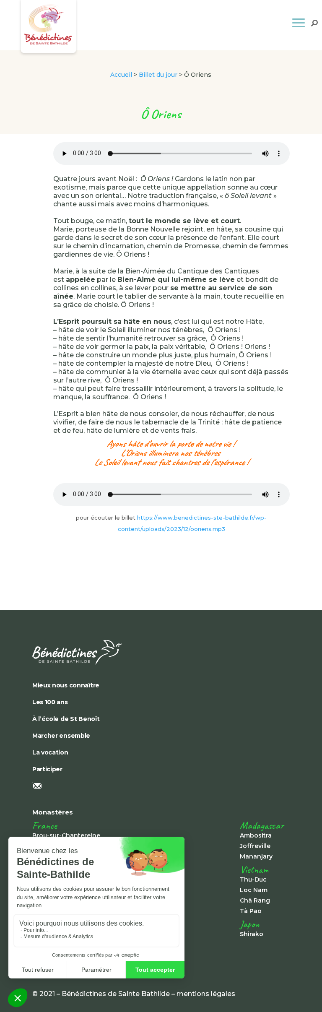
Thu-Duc (253, 879)
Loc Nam (253, 890)
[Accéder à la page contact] (161, 786)
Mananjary (256, 856)
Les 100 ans (50, 702)
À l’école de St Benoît (66, 719)
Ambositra (256, 835)
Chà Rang (255, 900)
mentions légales (206, 994)
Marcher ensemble (61, 735)
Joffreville (255, 846)
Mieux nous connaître (65, 685)
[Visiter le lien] (161, 652)
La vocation (50, 752)
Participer (47, 769)
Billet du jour (158, 74)
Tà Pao (251, 911)
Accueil (121, 74)
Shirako (251, 934)
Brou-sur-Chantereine (66, 835)
